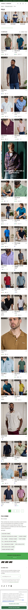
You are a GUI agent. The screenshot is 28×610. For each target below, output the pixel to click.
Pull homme (4, 539)
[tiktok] (4, 586)
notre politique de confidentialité (13, 600)
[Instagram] (2, 586)
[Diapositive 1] (12, 557)
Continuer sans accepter (23, 591)
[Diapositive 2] (13, 557)
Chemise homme (22, 536)
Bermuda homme (13, 539)
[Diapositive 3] (14, 557)
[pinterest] (9, 586)
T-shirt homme (22, 539)
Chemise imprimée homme (8, 549)
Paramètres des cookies (14, 603)
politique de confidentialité (13, 581)
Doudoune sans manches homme (9, 536)
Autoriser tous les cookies (14, 607)
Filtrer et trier (24, 31)
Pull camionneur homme (7, 544)
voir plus (3, 530)
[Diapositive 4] (15, 557)
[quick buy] (12, 51)
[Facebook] (6, 586)
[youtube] (11, 586)
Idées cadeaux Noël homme (8, 546)
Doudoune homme (6, 533)
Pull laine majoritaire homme (9, 541)
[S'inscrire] (18, 576)
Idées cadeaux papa (19, 544)
